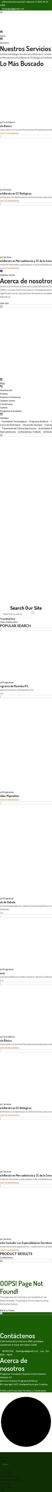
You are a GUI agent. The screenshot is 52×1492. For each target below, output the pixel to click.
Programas (8, 682)
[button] (26, 1269)
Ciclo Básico (8, 122)
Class (3, 622)
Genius (9, 622)
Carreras (6, 189)
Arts (15, 622)
